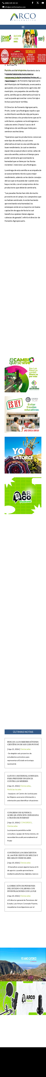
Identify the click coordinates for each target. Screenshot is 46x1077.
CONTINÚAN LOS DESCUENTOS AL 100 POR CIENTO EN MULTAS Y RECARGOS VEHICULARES (22, 855)
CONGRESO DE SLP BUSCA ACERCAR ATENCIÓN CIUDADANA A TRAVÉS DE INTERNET (23, 815)
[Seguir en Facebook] (33, 3)
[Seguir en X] (38, 3)
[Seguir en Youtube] (43, 3)
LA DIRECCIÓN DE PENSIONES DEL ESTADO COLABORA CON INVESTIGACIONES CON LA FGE (21, 888)
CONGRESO (26, 822)
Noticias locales (14, 789)
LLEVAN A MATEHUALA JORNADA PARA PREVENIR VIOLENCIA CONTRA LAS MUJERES (22, 778)
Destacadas (25, 749)
